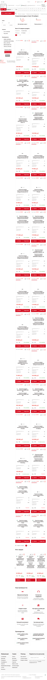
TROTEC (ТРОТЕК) (7, 46)
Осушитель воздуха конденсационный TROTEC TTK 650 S (22, 427)
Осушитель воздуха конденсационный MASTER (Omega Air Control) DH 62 (22, 292)
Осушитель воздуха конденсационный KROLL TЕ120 (38, 526)
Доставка (14, 658)
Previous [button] (15, 568)
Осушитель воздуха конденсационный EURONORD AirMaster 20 (38, 460)
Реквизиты (3, 660)
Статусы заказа (24, 658)
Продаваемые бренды (5, 665)
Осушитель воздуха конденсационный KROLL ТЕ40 (38, 495)
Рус (16, 9)
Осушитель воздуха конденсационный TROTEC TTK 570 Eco (22, 461)
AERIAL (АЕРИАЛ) (7, 39)
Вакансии (3, 658)
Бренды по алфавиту (6, 9)
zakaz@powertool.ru (31, 5)
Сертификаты (4, 662)
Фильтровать (8, 52)
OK (44, 657)
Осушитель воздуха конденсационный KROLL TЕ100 (22, 526)
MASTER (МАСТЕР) (7, 44)
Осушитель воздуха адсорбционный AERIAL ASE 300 (38, 394)
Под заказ (6, 33)
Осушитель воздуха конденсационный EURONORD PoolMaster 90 (38, 87)
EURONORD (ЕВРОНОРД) (9, 41)
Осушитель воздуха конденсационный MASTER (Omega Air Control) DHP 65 (22, 257)
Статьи (2, 667)
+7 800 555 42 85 (11, 5)
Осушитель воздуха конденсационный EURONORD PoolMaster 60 (38, 118)
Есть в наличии (7, 31)
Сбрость (7, 55)
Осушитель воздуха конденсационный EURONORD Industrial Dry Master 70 (23, 120)
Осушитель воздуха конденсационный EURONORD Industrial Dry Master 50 (23, 362)
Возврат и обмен (24, 660)
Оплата (13, 656)
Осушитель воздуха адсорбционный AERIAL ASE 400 (22, 394)
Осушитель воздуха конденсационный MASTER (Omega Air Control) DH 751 (22, 190)
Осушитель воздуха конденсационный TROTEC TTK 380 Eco (38, 427)
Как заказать (23, 656)
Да (5, 9)
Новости (3, 663)
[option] (20, 567)
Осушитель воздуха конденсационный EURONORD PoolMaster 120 (38, 255)
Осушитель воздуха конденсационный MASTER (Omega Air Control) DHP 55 (22, 221)
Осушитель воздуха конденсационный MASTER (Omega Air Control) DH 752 (38, 156)
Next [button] (46, 568)
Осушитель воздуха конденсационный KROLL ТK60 (22, 492)
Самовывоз (14, 660)
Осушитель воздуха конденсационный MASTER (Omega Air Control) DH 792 (38, 221)
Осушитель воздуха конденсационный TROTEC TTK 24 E (38, 190)
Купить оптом (15, 663)
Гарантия (14, 662)
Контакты (3, 669)
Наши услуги (14, 667)
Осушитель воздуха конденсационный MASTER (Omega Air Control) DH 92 (38, 54)
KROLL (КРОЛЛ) (7, 42)
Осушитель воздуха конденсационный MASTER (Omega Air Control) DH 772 (38, 363)
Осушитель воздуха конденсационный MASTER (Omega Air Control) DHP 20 (38, 323)
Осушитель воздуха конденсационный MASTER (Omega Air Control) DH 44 (38, 292)
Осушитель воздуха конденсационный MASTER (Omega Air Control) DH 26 (22, 328)
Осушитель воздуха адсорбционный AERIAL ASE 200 (22, 85)
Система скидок (15, 665)
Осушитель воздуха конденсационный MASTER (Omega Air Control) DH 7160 (22, 53)
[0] (44, 2)
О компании (3, 656)
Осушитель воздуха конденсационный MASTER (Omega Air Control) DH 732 (22, 156)
